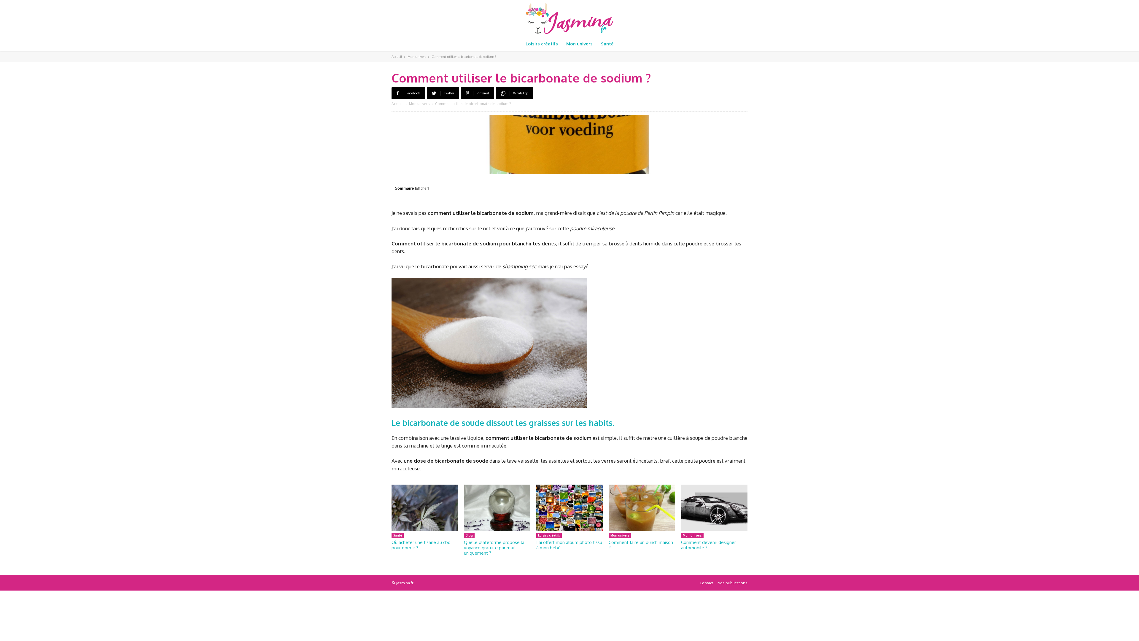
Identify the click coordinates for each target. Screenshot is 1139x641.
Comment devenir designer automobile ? (708, 545)
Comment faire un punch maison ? (641, 545)
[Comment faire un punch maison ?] (642, 508)
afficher (422, 188)
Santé (397, 535)
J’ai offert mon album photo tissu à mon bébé (569, 545)
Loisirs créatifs (549, 535)
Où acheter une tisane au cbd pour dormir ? (421, 545)
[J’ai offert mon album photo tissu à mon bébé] (569, 508)
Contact (706, 582)
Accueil (397, 57)
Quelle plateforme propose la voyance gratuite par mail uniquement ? (494, 548)
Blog (469, 535)
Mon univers (417, 57)
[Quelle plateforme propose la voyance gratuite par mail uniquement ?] (497, 508)
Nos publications (732, 582)
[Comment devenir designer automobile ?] (714, 508)
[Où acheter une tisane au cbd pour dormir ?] (425, 508)
